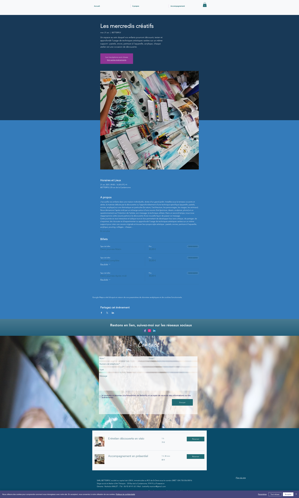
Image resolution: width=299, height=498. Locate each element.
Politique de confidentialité (125, 494)
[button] (205, 4)
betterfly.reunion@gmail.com (154, 486)
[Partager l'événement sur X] (107, 313)
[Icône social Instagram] (149, 330)
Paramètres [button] (262, 494)
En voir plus (105, 231)
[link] (132, 438)
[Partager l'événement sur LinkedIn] (113, 313)
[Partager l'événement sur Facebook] (101, 313)
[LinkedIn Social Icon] (154, 330)
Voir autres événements (116, 60)
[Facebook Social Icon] (144, 330)
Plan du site (241, 478)
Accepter (288, 494)
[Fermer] (296, 494)
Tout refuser (275, 494)
